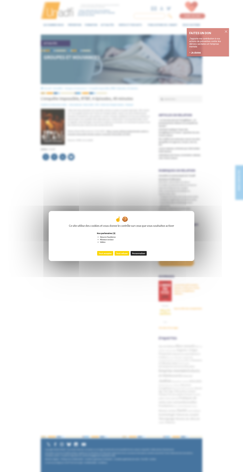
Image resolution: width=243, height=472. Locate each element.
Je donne (196, 52)
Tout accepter (105, 253)
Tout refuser (122, 253)
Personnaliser (138, 253)
